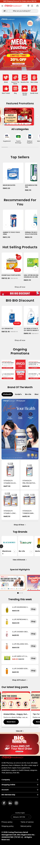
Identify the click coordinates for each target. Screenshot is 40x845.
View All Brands (19, 560)
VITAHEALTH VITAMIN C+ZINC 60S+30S (10, 512)
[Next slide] (37, 116)
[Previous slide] (3, 116)
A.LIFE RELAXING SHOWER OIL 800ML (20, 644)
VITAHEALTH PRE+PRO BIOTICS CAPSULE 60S (28, 482)
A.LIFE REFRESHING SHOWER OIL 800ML (20, 619)
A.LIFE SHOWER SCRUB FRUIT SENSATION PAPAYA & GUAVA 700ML (20, 669)
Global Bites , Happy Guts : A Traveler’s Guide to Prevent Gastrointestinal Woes (15, 714)
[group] (7, 138)
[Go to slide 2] (20, 593)
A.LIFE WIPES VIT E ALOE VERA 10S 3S (20, 656)
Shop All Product (19, 680)
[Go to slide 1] (18, 593)
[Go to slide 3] (22, 593)
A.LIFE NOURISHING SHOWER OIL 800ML (20, 607)
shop (33, 609)
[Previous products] (6, 177)
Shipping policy (8, 826)
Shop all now (20, 287)
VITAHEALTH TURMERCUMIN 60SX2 (27, 512)
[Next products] (34, 177)
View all (19, 731)
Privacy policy (7, 822)
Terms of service (27, 822)
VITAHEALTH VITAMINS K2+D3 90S (10, 482)
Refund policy (26, 826)
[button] (2, 6)
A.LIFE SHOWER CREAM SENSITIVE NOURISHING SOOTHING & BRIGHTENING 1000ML (20, 632)
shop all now (19, 525)
